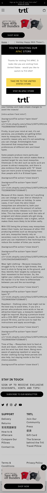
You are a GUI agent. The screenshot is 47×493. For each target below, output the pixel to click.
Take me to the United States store (23, 82)
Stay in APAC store (23, 91)
